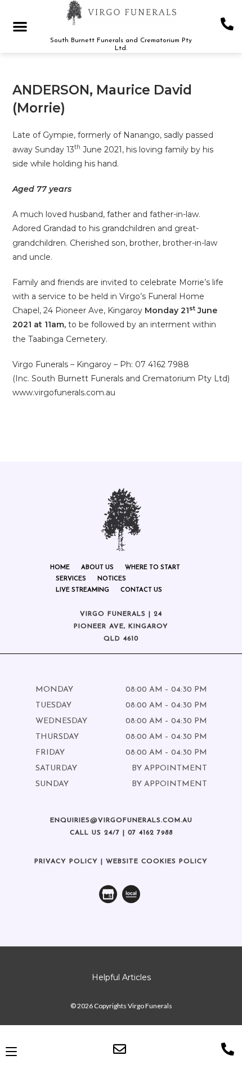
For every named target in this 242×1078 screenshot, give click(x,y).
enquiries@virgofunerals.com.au (121, 820)
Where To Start (152, 568)
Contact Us (141, 590)
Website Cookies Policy (157, 861)
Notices (111, 579)
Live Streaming (82, 590)
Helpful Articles (121, 977)
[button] (20, 26)
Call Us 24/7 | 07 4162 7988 (121, 832)
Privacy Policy (66, 861)
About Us (97, 568)
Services (71, 579)
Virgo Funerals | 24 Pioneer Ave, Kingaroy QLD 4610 (121, 626)
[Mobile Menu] (11, 1051)
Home (60, 568)
